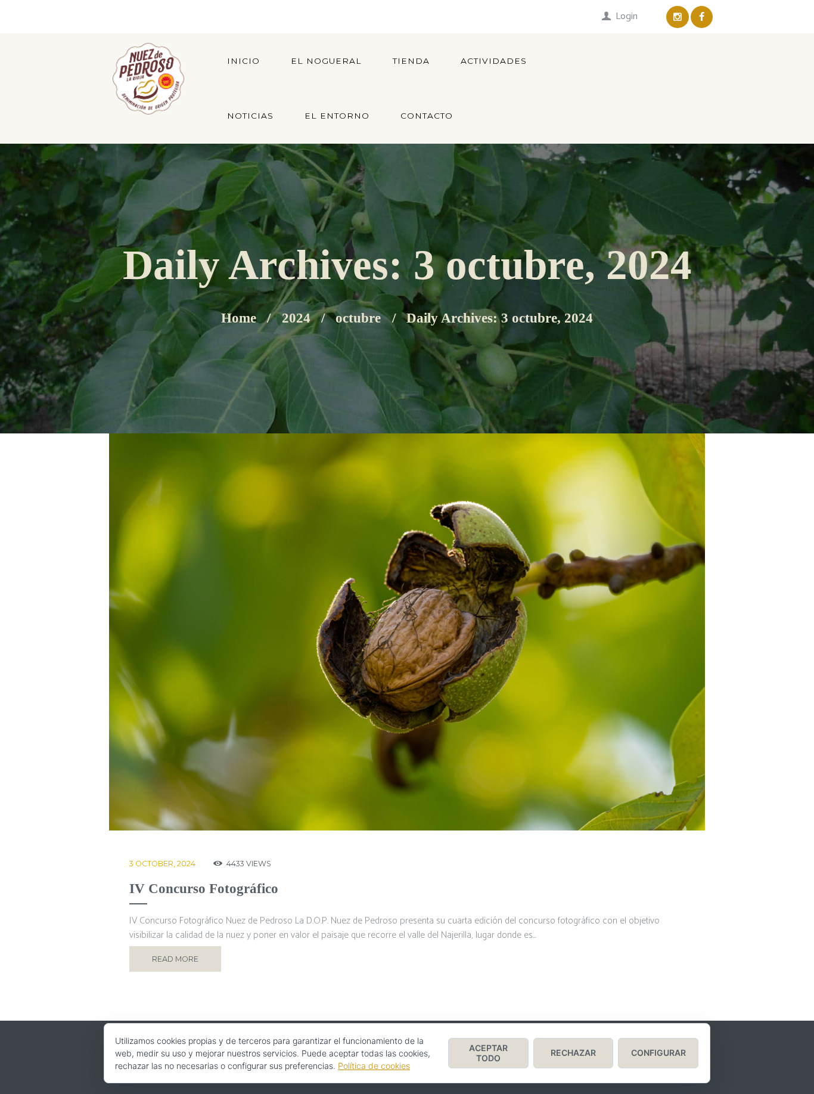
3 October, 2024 (162, 863)
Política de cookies (374, 1066)
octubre (358, 318)
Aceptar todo (488, 1053)
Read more (175, 958)
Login (627, 16)
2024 (296, 318)
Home (238, 318)
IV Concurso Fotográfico (203, 888)
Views (248, 863)
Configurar (658, 1052)
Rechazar (573, 1052)
